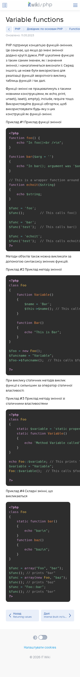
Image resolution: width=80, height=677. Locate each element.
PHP (17, 29)
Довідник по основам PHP (45, 29)
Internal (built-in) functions (57, 615)
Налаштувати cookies (40, 647)
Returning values (22, 615)
